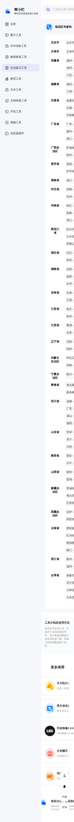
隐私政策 (55, 806)
